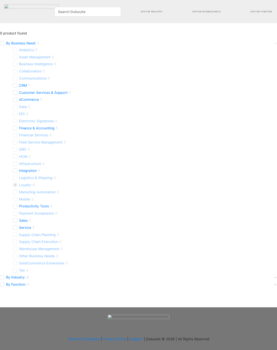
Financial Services (33, 135)
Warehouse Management (39, 249)
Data (23, 106)
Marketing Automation (37, 192)
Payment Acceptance (36, 213)
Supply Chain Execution (38, 241)
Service (25, 227)
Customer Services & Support (43, 92)
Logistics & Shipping (35, 178)
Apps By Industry (152, 11)
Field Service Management (40, 142)
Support (136, 339)
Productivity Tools (34, 206)
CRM (23, 85)
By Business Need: (21, 43)
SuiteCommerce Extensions (41, 263)
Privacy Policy (114, 339)
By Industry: (15, 277)
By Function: (16, 284)
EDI (22, 114)
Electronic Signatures (36, 121)
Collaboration (30, 71)
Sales (23, 220)
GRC (22, 149)
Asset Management (34, 57)
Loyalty (25, 185)
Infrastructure (30, 163)
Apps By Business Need (206, 11)
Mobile (24, 199)
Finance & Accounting (37, 128)
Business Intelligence (36, 64)
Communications (33, 78)
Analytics (26, 50)
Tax (22, 270)
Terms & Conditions (84, 339)
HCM (23, 156)
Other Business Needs (37, 256)
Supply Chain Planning (37, 235)
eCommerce (29, 99)
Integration (28, 170)
